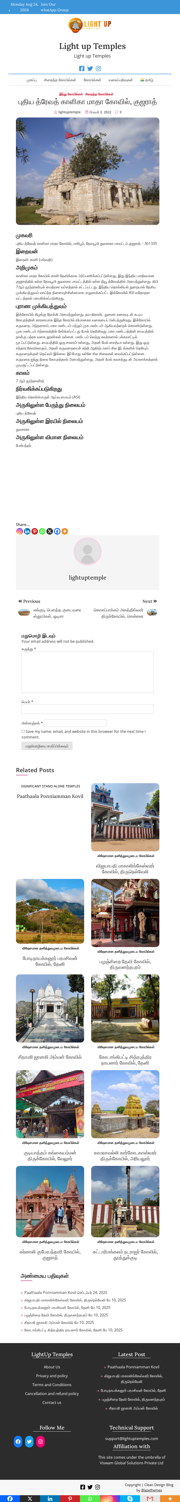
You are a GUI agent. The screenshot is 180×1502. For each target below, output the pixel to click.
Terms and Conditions (51, 1384)
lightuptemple (69, 112)
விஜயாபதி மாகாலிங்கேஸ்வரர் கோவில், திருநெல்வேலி (125, 869)
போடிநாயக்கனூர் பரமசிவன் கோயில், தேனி (50, 961)
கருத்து (29, 648)
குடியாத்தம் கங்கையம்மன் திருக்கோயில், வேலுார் (50, 1155)
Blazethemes (151, 1490)
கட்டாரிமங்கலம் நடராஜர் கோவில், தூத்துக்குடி (125, 1255)
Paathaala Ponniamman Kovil (50, 796)
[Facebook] (57, 531)
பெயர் (27, 701)
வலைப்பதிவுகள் (121, 79)
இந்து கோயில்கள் (71, 94)
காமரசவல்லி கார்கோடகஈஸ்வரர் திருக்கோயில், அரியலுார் (125, 1155)
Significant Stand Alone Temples (50, 786)
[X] (49, 531)
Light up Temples (92, 46)
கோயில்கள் (92, 79)
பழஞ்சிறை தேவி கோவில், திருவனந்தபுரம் (125, 964)
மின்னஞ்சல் (32, 723)
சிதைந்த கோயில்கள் (60, 79)
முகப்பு (32, 79)
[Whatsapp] (42, 531)
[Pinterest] (34, 531)
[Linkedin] (27, 531)
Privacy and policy (52, 1375)
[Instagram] (19, 531)
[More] (64, 531)
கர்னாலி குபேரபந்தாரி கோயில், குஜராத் (50, 1255)
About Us (52, 1367)
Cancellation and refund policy (52, 1393)
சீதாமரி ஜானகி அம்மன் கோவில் (50, 1057)
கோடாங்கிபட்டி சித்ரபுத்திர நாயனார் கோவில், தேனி (125, 1060)
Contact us (51, 1402)
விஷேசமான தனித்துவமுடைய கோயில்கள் (126, 855)
